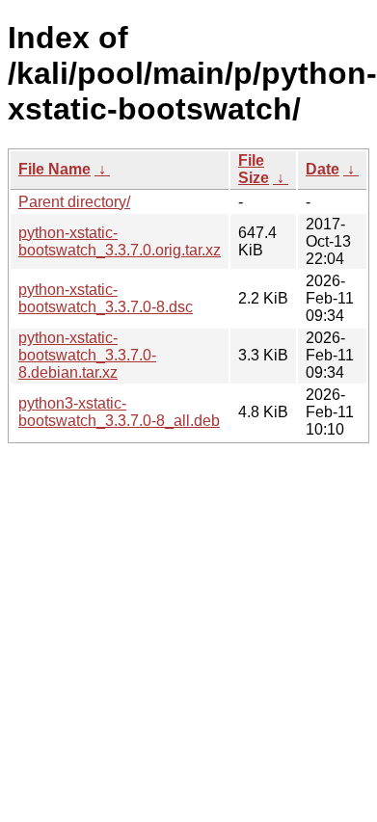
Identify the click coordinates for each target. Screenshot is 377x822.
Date (322, 169)
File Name (54, 169)
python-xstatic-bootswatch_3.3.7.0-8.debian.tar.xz (87, 355)
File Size (253, 169)
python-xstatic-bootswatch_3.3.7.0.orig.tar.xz (119, 241)
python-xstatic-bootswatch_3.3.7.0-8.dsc (105, 298)
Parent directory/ (74, 202)
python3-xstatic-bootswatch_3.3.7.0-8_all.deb (119, 412)
